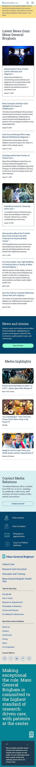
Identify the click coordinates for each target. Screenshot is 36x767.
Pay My (6, 594)
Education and (13, 574)
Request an (12, 602)
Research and (14, 569)
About (6, 627)
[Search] (27, 2)
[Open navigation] (32, 2)
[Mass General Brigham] (10, 3)
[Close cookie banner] (27, 745)
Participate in (11, 606)
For (8, 647)
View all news (18, 346)
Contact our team (18, 504)
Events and (10, 610)
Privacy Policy (10, 762)
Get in (7, 598)
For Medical (13, 614)
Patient (8, 564)
